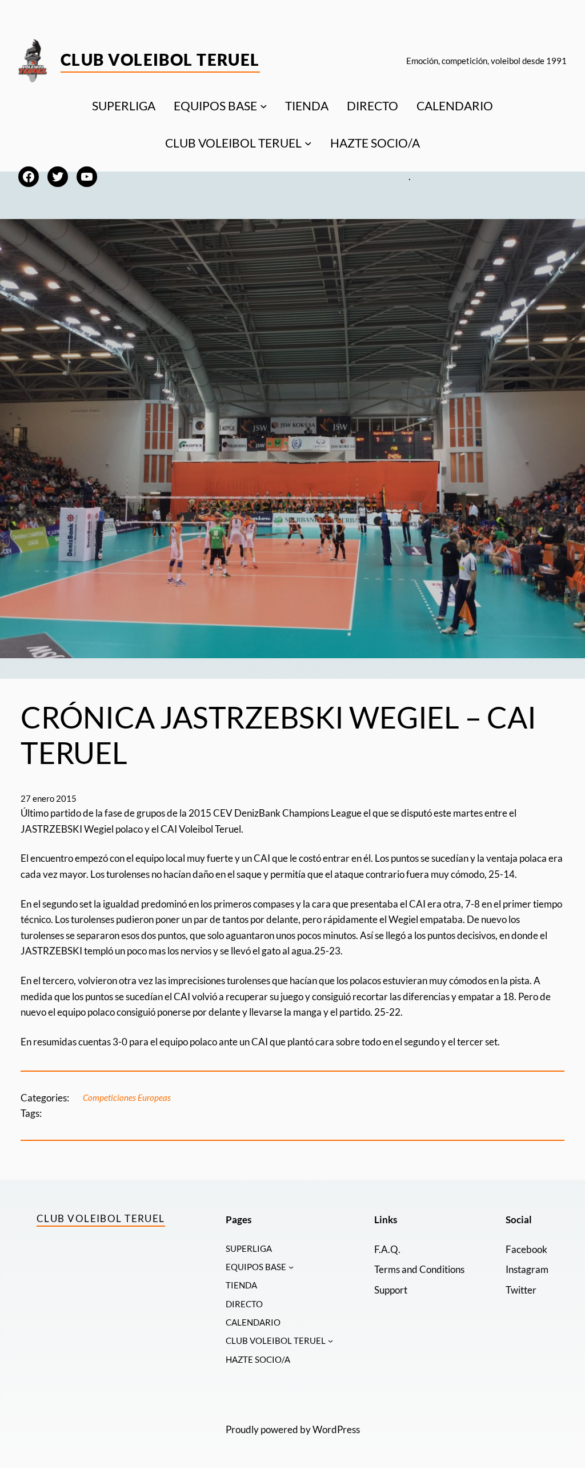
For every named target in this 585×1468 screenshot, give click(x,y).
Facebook (526, 1249)
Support (390, 1290)
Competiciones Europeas (127, 1097)
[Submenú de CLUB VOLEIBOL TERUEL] (308, 143)
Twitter (521, 1290)
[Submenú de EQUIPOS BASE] (263, 105)
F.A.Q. (387, 1249)
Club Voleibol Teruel (160, 59)
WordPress (336, 1429)
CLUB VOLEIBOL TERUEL (233, 143)
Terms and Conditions (419, 1269)
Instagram (527, 1269)
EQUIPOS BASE (215, 105)
